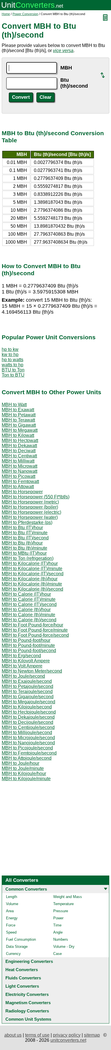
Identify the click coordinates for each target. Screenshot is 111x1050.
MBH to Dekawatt (19, 445)
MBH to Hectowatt (20, 440)
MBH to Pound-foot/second (29, 650)
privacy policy (67, 1035)
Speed (11, 932)
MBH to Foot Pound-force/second (35, 635)
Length (11, 897)
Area (10, 911)
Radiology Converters (27, 1010)
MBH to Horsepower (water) (30, 517)
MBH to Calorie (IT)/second (29, 604)
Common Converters (26, 889)
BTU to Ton (13, 369)
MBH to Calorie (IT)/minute (29, 599)
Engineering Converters (29, 961)
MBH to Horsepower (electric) (31, 512)
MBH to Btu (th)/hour (22, 543)
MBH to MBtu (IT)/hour (24, 553)
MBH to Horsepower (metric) (30, 502)
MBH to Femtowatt (20, 481)
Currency (13, 954)
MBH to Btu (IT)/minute (25, 532)
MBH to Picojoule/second (27, 747)
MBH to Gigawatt (19, 425)
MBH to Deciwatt (19, 450)
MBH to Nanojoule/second (28, 742)
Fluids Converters (23, 977)
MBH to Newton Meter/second (32, 671)
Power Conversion (25, 14)
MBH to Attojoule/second (27, 758)
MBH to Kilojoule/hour (24, 773)
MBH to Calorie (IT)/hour (26, 594)
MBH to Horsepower (22, 491)
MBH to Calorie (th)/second (29, 619)
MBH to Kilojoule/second (27, 706)
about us (13, 1035)
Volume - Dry (64, 946)
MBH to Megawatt (20, 430)
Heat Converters (21, 969)
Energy (12, 918)
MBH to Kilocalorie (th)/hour (29, 578)
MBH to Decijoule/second (27, 722)
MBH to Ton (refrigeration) (28, 558)
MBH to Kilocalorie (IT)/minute (32, 568)
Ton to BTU (13, 375)
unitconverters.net (68, 1040)
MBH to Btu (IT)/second (25, 537)
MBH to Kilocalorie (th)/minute (32, 583)
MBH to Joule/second (23, 676)
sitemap (92, 1035)
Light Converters (22, 986)
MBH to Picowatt (18, 476)
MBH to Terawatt (18, 420)
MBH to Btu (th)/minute (24, 548)
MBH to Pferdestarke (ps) (27, 522)
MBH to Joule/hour (20, 763)
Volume (12, 904)
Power (58, 918)
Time (57, 925)
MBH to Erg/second (21, 655)
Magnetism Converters (28, 1002)
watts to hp (12, 364)
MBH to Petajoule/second (27, 686)
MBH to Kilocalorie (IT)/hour (30, 563)
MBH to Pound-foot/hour (26, 640)
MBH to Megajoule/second (28, 701)
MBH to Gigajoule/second (28, 696)
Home (6, 14)
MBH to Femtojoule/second (29, 753)
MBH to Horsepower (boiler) (30, 507)
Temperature (63, 904)
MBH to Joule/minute (23, 768)
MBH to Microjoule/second (28, 737)
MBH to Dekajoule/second (28, 717)
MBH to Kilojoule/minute (26, 778)
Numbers (60, 939)
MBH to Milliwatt (18, 461)
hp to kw (10, 349)
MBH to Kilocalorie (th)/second (32, 589)
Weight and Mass (67, 897)
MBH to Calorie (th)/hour (26, 609)
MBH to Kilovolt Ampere (26, 660)
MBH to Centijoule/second (28, 727)
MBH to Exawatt (18, 409)
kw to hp (10, 354)
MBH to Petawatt (19, 414)
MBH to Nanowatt (19, 471)
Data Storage (17, 946)
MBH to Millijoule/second (27, 732)
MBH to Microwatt (19, 466)
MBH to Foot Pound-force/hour (32, 624)
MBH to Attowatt (18, 486)
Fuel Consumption (21, 939)
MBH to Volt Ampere (22, 665)
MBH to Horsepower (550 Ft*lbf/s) (35, 496)
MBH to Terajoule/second (27, 691)
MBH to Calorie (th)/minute (28, 614)
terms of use (37, 1035)
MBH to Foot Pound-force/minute (35, 630)
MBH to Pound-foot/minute (28, 645)
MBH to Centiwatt (19, 455)
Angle (58, 932)
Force (10, 925)
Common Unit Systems (28, 1019)
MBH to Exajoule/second (27, 681)
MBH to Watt (14, 404)
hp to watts (12, 359)
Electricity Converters (27, 994)
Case (57, 954)
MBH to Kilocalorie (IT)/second (32, 573)
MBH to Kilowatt (18, 435)
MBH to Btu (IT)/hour (22, 527)
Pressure (60, 911)
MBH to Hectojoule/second (29, 712)
